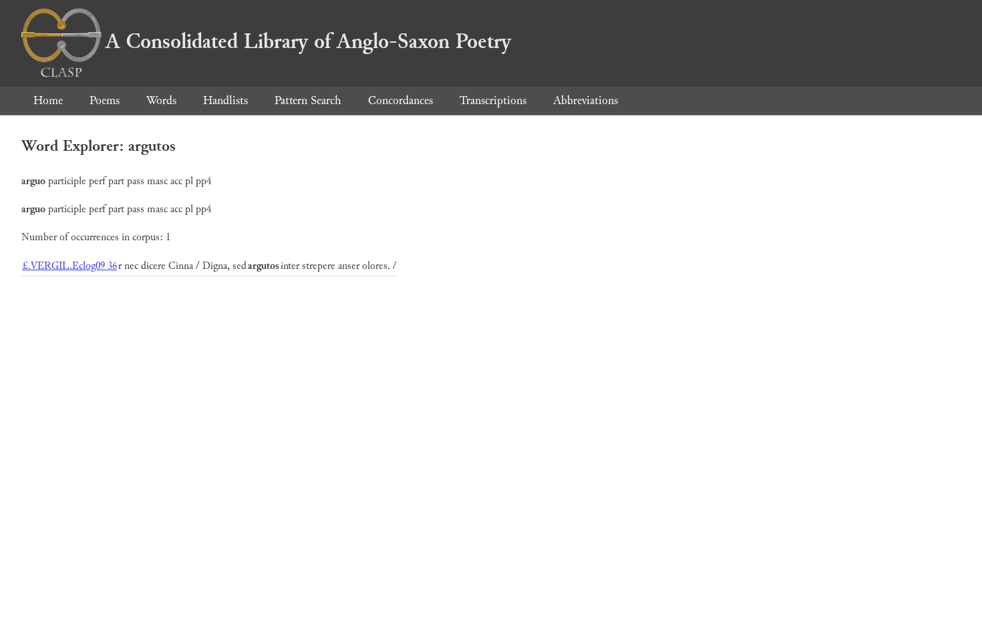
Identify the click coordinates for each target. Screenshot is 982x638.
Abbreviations (585, 100)
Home (48, 100)
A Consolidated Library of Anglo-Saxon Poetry (308, 41)
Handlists (225, 100)
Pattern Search (308, 100)
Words (161, 100)
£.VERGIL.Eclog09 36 (69, 266)
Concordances (400, 100)
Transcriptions (493, 100)
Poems (105, 100)
